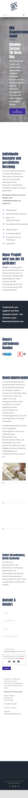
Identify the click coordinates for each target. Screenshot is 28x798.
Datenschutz (17, 783)
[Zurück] (3, 354)
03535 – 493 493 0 (12, 704)
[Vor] (24, 354)
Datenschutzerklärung (10, 651)
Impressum (10, 783)
